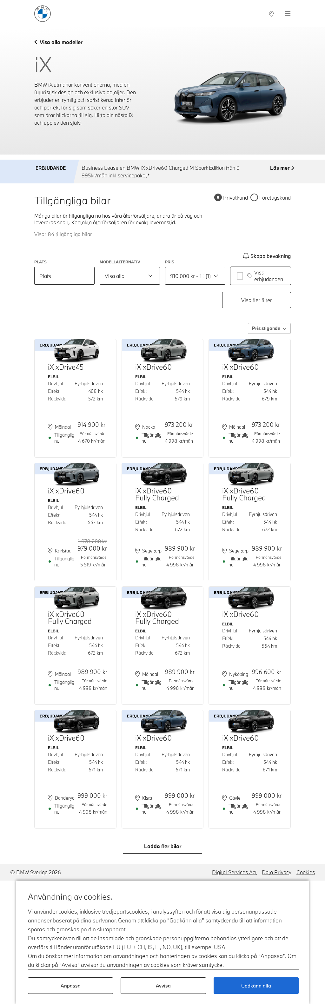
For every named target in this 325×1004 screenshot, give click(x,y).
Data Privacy (276, 872)
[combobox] (130, 276)
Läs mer (279, 167)
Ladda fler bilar (162, 846)
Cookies (305, 872)
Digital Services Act (234, 872)
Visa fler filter (256, 300)
